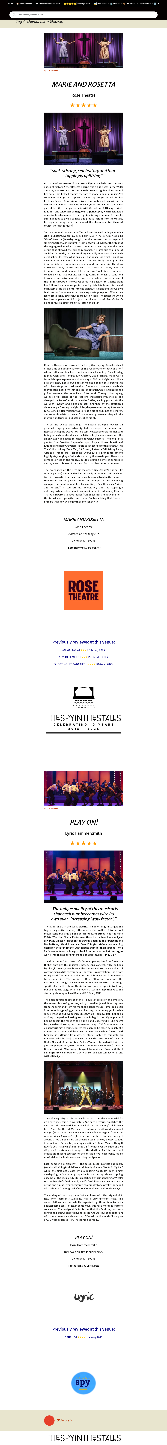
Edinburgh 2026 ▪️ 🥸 (86, 3)
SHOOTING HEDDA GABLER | (83, 664)
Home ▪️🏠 (13, 3)
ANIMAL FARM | (83, 650)
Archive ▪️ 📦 (119, 3)
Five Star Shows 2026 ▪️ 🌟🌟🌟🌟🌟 (58, 3)
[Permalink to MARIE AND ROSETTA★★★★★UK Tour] (45, 71)
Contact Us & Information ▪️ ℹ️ (142, 3)
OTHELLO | (83, 1337)
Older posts (60, 1420)
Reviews (54, 71)
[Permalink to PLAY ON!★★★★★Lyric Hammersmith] (45, 808)
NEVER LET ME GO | (83, 657)
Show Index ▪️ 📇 (105, 3)
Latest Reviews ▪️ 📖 (28, 3)
